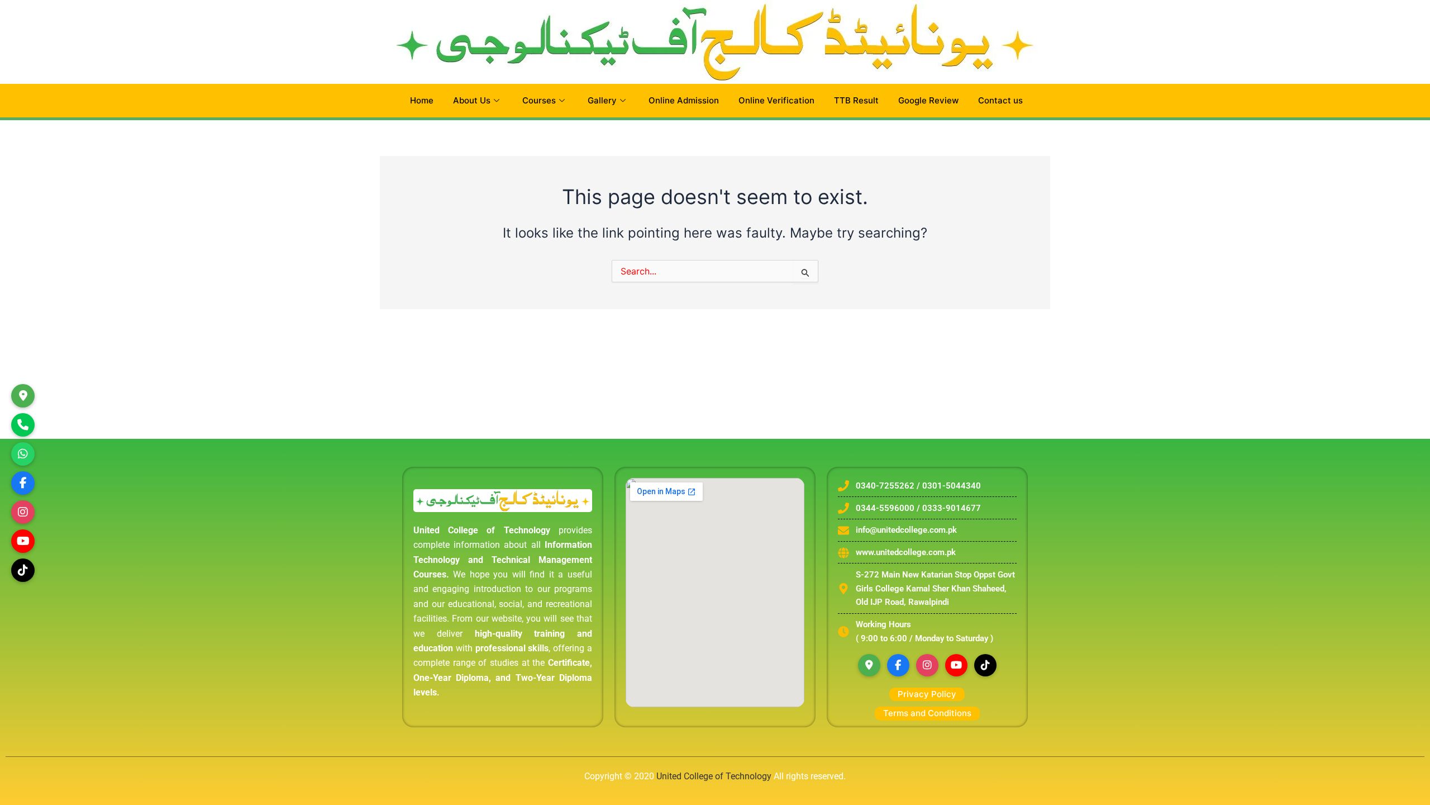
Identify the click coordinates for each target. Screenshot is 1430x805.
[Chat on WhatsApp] (23, 454)
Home (421, 100)
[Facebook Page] (23, 483)
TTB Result (856, 100)
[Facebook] (898, 665)
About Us (471, 100)
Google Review (928, 100)
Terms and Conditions (927, 713)
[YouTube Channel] (23, 541)
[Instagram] (23, 512)
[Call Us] (23, 425)
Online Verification (776, 100)
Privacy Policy (927, 694)
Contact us (1000, 100)
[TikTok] (23, 570)
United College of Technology (713, 776)
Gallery (602, 100)
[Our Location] (23, 396)
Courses (539, 100)
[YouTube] (956, 665)
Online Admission (684, 100)
